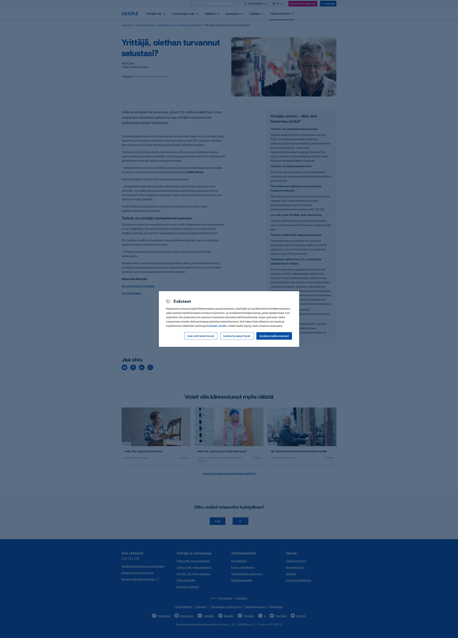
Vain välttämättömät (200, 336)
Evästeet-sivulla (216, 326)
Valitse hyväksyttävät (236, 336)
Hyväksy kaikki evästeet (274, 336)
